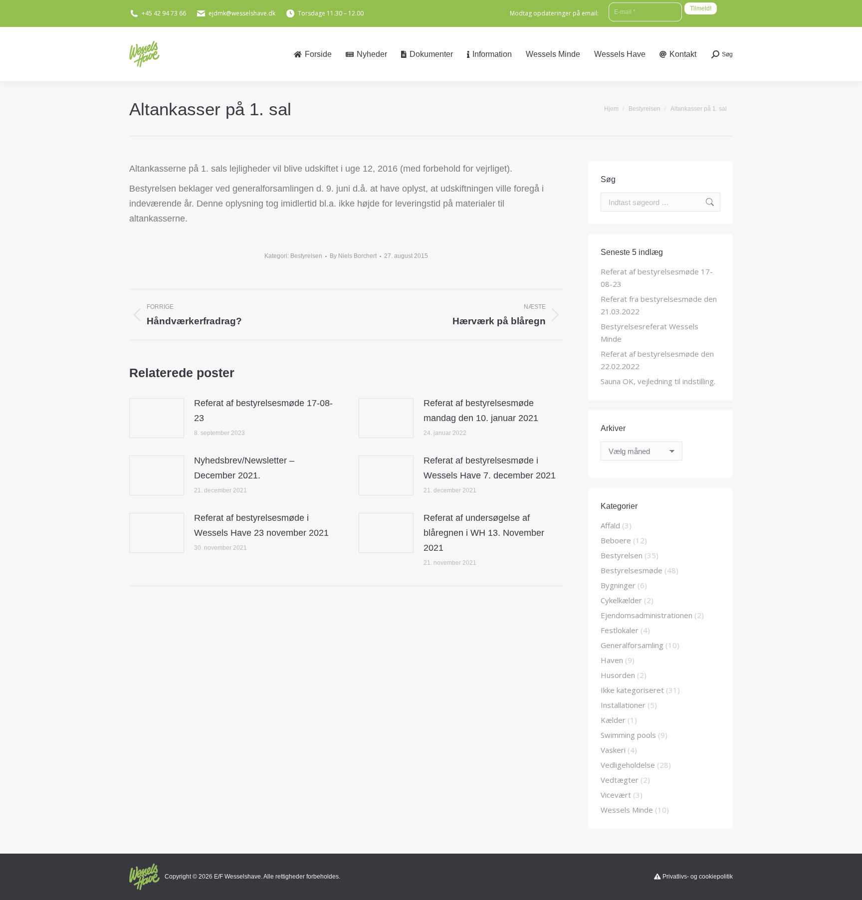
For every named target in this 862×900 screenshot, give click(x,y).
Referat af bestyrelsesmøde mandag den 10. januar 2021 (481, 410)
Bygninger (618, 585)
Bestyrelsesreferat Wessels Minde (649, 332)
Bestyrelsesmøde (631, 570)
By (353, 255)
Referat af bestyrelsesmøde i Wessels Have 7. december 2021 (490, 467)
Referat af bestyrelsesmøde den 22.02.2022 (657, 360)
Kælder (613, 720)
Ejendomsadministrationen (646, 615)
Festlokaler (620, 630)
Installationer (623, 705)
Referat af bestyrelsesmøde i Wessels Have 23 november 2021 (261, 525)
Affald (610, 525)
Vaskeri (613, 750)
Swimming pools (628, 735)
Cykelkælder (621, 600)
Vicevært (616, 795)
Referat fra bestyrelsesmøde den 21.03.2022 (659, 305)
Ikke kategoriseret (632, 690)
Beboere (616, 540)
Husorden (618, 675)
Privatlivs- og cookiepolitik (697, 876)
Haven (612, 660)
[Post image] (156, 418)
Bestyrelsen (306, 255)
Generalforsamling (632, 645)
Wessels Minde (627, 810)
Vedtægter (620, 780)
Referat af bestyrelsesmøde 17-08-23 (263, 410)
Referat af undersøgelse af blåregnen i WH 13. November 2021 (484, 533)
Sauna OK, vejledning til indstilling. (658, 381)
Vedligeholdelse (628, 765)
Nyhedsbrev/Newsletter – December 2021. (244, 467)
